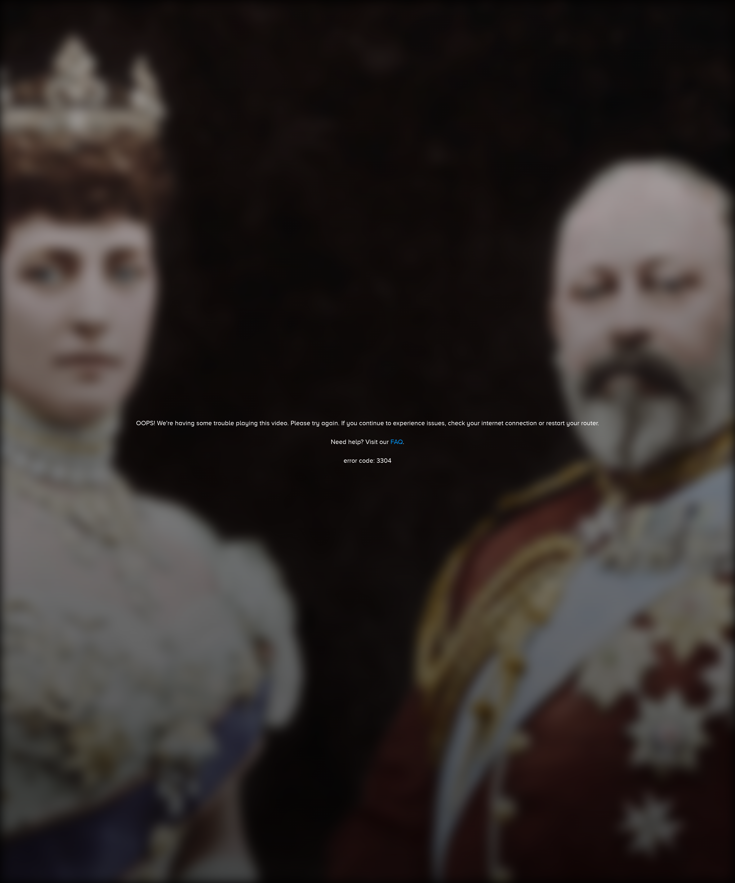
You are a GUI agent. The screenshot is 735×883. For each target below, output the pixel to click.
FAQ (396, 441)
